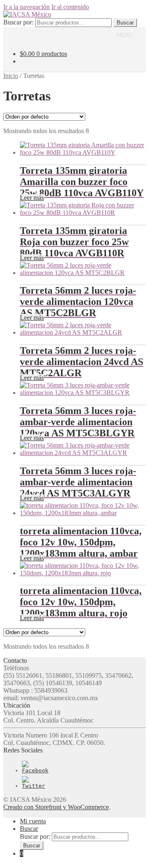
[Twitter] (33, 786)
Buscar (125, 22)
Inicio (10, 75)
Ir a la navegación (26, 6)
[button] (124, 35)
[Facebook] (35, 770)
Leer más (32, 197)
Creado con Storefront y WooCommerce (56, 806)
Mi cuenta (33, 821)
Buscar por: (18, 22)
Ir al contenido (70, 6)
